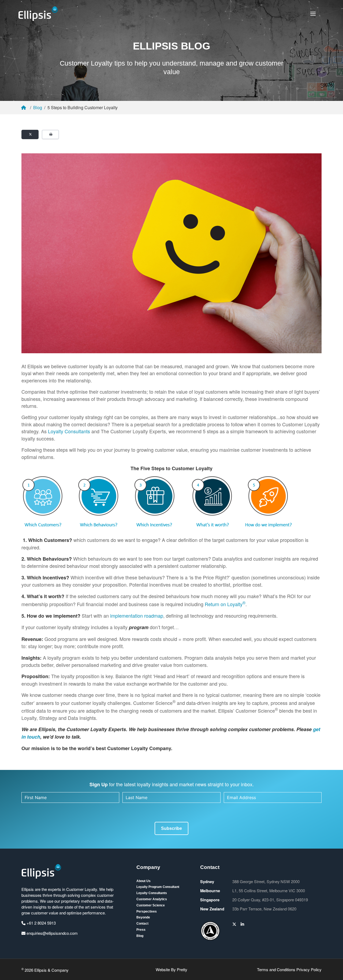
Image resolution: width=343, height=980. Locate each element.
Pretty (182, 969)
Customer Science (150, 905)
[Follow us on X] (234, 924)
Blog (37, 107)
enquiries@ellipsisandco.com (51, 933)
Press (141, 930)
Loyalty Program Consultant (157, 887)
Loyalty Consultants (69, 431)
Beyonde (143, 917)
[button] (313, 13)
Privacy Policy (309, 969)
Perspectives (146, 911)
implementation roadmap (136, 615)
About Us (143, 881)
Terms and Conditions (276, 969)
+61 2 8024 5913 (40, 923)
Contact (142, 923)
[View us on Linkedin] (242, 924)
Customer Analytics (151, 899)
